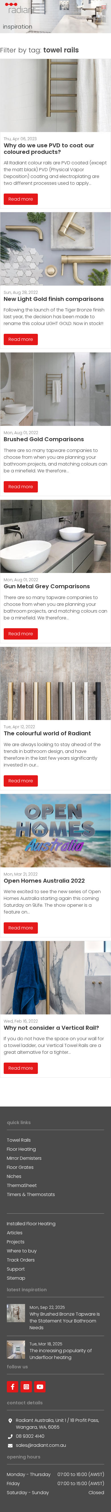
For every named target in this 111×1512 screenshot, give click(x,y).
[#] (12, 1386)
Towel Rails (19, 1140)
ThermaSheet (22, 1185)
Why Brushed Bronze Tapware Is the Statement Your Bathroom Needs (65, 1321)
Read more (21, 199)
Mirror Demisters (24, 1158)
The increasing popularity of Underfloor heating (61, 1354)
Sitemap (16, 1278)
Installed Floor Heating (31, 1223)
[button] (103, 7)
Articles (14, 1232)
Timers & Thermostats (31, 1194)
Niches (14, 1176)
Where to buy (22, 1251)
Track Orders (21, 1260)
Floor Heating (21, 1149)
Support (16, 1269)
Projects (15, 1242)
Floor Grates (20, 1167)
